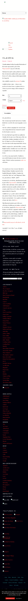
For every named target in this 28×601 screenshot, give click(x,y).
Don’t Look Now (7, 312)
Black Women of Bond (8, 295)
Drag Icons (6, 314)
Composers (6, 398)
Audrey (5, 286)
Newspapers (6, 484)
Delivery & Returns (12, 582)
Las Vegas (5, 409)
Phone (4, 487)
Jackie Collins (6, 333)
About (19, 577)
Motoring (5, 482)
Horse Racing (6, 456)
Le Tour (5, 459)
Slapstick (5, 367)
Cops (4, 310)
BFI (24, 582)
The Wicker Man (7, 382)
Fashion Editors (7, 318)
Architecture (6, 468)
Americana (5, 470)
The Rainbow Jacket (8, 355)
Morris (4, 441)
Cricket (5, 450)
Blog (22, 577)
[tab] (7, 113)
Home (6, 577)
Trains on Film (6, 376)
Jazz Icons (5, 406)
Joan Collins (6, 335)
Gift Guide (16, 585)
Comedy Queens (7, 308)
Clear (24, 100)
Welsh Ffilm (6, 380)
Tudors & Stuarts (7, 443)
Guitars (5, 325)
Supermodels (6, 68)
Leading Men (6, 344)
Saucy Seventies (7, 357)
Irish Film (5, 331)
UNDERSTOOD (10, 598)
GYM (4, 454)
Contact (6, 580)
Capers (5, 301)
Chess (4, 448)
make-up (23, 160)
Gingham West (6, 437)
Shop (9, 577)
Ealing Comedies (7, 316)
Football (5, 452)
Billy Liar (5, 293)
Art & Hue (14, 5)
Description (7, 113)
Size (3, 95)
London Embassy (7, 480)
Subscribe (14, 577)
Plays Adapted (6, 352)
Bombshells (6, 297)
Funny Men (6, 321)
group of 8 (18, 81)
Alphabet (5, 465)
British (4, 472)
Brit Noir (5, 299)
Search (19, 278)
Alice (4, 424)
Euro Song (5, 400)
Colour (4, 100)
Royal (4, 489)
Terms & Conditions (13, 580)
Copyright (5, 582)
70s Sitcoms (6, 365)
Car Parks (5, 474)
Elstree (11, 585)
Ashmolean (6, 428)
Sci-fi (4, 361)
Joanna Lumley (7, 338)
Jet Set (4, 478)
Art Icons (5, 426)
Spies (4, 372)
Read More (19, 598)
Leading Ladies (7, 342)
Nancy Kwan (6, 411)
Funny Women (6, 323)
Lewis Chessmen (7, 439)
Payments (20, 582)
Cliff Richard (6, 306)
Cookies (21, 580)
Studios (5, 374)
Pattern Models (7, 413)
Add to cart (11, 108)
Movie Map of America (8, 348)
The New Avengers (8, 291)
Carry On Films (7, 303)
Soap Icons (5, 369)
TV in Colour (6, 378)
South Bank (6, 491)
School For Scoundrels (9, 359)
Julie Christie (6, 340)
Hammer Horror (7, 327)
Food (4, 476)
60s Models (6, 415)
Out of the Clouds (7, 350)
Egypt (4, 435)
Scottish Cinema (7, 363)
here (16, 200)
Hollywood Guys (7, 329)
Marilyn (5, 346)
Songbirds (5, 419)
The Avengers (6, 289)
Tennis (4, 461)
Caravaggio (6, 430)
